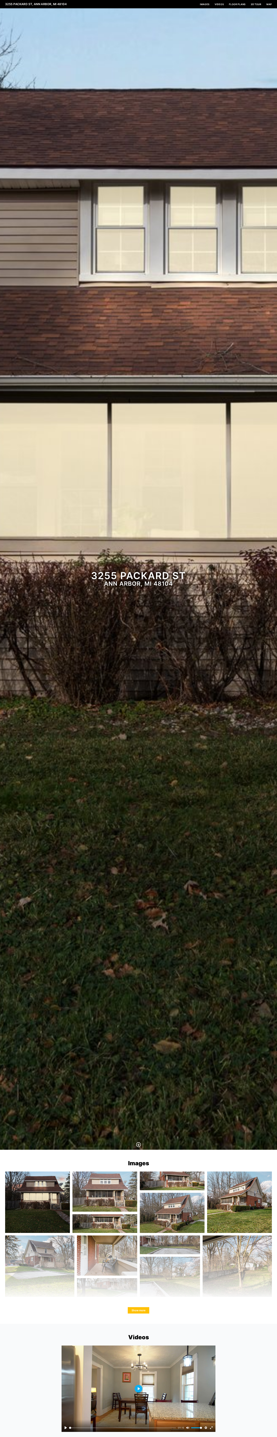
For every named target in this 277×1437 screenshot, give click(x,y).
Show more (138, 1310)
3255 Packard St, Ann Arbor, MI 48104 (36, 4)
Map (269, 4)
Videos (219, 4)
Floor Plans (237, 4)
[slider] (122, 1427)
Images (205, 4)
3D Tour (256, 4)
